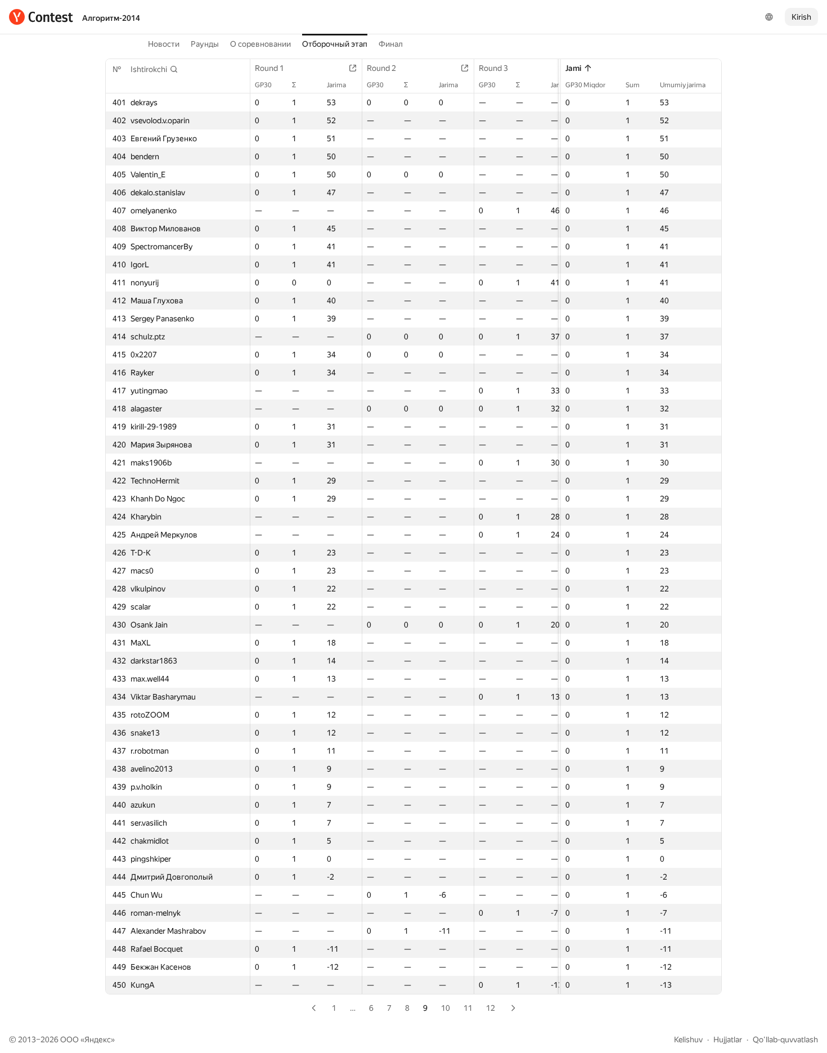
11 (468, 1007)
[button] (154, 69)
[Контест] (41, 17)
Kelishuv (688, 1039)
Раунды (205, 43)
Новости (163, 43)
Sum (633, 85)
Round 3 (493, 68)
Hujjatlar (727, 1039)
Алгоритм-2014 (111, 18)
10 (445, 1007)
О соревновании (260, 43)
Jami (573, 68)
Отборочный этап (334, 43)
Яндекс (97, 1039)
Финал (391, 43)
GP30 (263, 85)
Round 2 (381, 68)
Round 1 (269, 68)
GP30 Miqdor (585, 85)
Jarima (336, 85)
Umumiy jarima (682, 85)
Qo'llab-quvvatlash (785, 1039)
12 (490, 1007)
